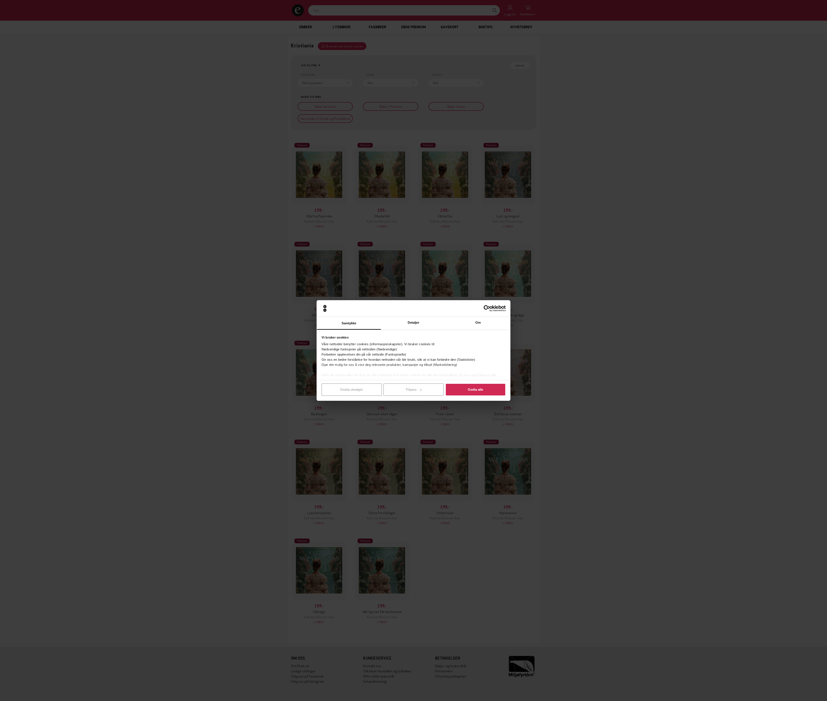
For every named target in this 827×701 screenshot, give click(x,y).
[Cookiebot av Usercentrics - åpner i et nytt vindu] (487, 308)
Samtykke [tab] (349, 323)
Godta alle (475, 389)
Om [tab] (478, 322)
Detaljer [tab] (414, 322)
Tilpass (411, 389)
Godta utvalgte (351, 389)
